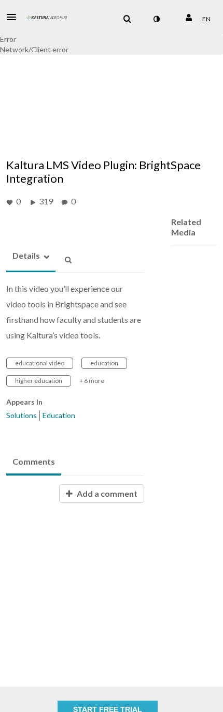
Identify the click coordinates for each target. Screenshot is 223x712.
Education (59, 415)
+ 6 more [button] (91, 380)
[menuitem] (127, 19)
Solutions (21, 415)
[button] (14, 17)
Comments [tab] (33, 461)
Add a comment (106, 493)
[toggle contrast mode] (156, 19)
